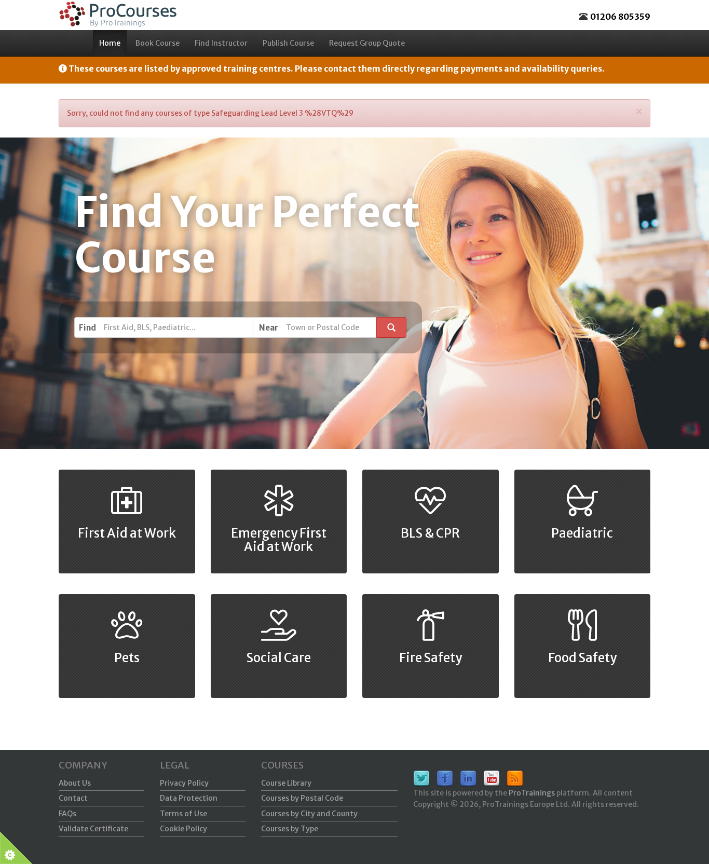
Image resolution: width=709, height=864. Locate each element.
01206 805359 (620, 16)
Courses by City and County (309, 813)
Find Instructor (221, 43)
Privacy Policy (184, 783)
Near (268, 328)
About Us (75, 783)
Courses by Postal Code (302, 798)
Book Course (157, 43)
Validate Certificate (93, 828)
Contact (73, 798)
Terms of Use (183, 813)
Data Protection (188, 798)
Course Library (286, 783)
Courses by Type (289, 828)
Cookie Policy (183, 828)
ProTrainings (532, 793)
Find (87, 328)
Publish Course (288, 43)
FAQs (67, 813)
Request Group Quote (367, 43)
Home (109, 43)
